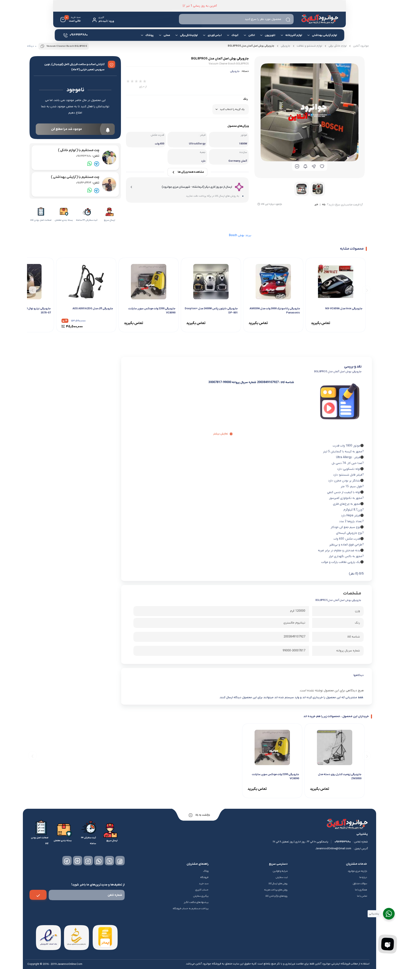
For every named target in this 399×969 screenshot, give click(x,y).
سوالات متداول (360, 883)
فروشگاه (204, 877)
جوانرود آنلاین (361, 46)
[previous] (366, 289)
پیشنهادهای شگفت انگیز (196, 902)
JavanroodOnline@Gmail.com (333, 848)
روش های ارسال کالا (278, 883)
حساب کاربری (201, 889)
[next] (32, 289)
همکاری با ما (361, 889)
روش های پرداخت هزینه (276, 889)
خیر (316, 204)
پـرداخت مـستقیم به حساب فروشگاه (190, 908)
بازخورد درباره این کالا (271, 204)
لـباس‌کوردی (215, 35)
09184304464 (87, 183)
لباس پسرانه (269, 50)
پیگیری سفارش (200, 896)
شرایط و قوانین (280, 871)
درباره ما (363, 877)
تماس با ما (362, 896)
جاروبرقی (235, 71)
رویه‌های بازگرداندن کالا (276, 896)
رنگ (245, 99)
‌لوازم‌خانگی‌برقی (189, 35)
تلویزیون (270, 35)
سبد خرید (203, 883)
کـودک (235, 35)
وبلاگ (205, 871)
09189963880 (87, 156)
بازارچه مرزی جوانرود (357, 871)
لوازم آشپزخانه (293, 35)
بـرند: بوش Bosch (240, 235)
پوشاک (149, 35)
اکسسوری (165, 49)
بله (323, 204)
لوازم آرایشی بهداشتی (324, 35)
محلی (167, 35)
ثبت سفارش (282, 877)
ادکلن (251, 35)
